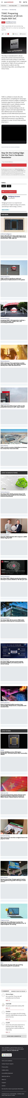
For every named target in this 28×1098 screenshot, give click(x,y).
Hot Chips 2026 (13, 5)
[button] (26, 2)
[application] (14, 133)
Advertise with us (6, 1076)
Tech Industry (5, 9)
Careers (3, 1085)
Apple (3, 186)
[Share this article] (2, 34)
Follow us (16, 33)
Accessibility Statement (7, 1073)
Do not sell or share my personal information (12, 1088)
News (3, 22)
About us (4, 1079)
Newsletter (24, 33)
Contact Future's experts (7, 1063)
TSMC (8, 186)
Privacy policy (5, 1067)
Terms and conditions (7, 1060)
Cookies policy (5, 1070)
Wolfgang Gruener (11, 21)
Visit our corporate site (12, 1050)
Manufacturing (13, 9)
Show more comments (13, 1036)
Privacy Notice (20, 170)
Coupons (4, 1082)
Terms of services (18, 169)
